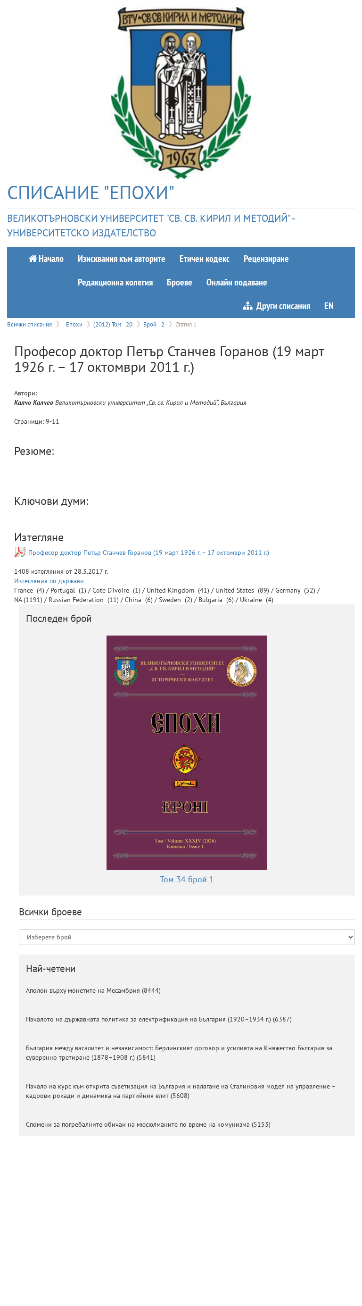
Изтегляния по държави (49, 581)
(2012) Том (112, 324)
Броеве (179, 282)
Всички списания (29, 324)
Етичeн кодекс (205, 258)
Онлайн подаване (236, 282)
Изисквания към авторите (121, 258)
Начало (50, 258)
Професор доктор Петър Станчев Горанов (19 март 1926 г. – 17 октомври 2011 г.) (148, 552)
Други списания (281, 305)
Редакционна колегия (115, 282)
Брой (154, 324)
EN (329, 305)
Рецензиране (266, 258)
